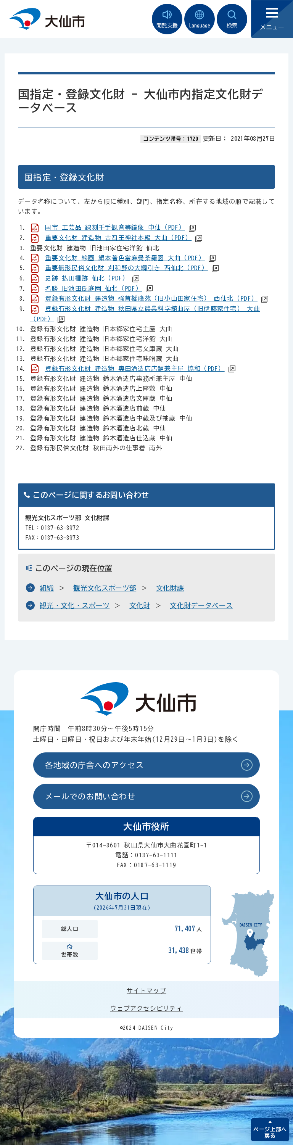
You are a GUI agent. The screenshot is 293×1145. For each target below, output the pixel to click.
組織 (47, 588)
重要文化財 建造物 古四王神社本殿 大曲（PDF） (118, 238)
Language (199, 25)
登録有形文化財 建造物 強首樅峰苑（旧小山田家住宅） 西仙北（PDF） (151, 298)
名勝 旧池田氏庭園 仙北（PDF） (93, 288)
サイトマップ (146, 991)
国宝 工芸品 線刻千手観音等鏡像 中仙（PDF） (115, 227)
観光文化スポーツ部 (104, 588)
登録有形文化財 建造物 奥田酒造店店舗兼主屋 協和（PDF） (134, 369)
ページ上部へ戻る (270, 1133)
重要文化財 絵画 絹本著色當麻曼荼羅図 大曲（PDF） (125, 258)
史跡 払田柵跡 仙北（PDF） (87, 278)
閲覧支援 (167, 25)
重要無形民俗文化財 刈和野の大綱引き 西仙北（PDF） (126, 268)
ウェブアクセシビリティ (146, 1008)
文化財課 (170, 588)
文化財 (139, 605)
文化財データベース (201, 605)
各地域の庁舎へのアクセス (94, 765)
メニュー (272, 27)
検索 (232, 25)
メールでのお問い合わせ (90, 796)
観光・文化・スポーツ (74, 605)
